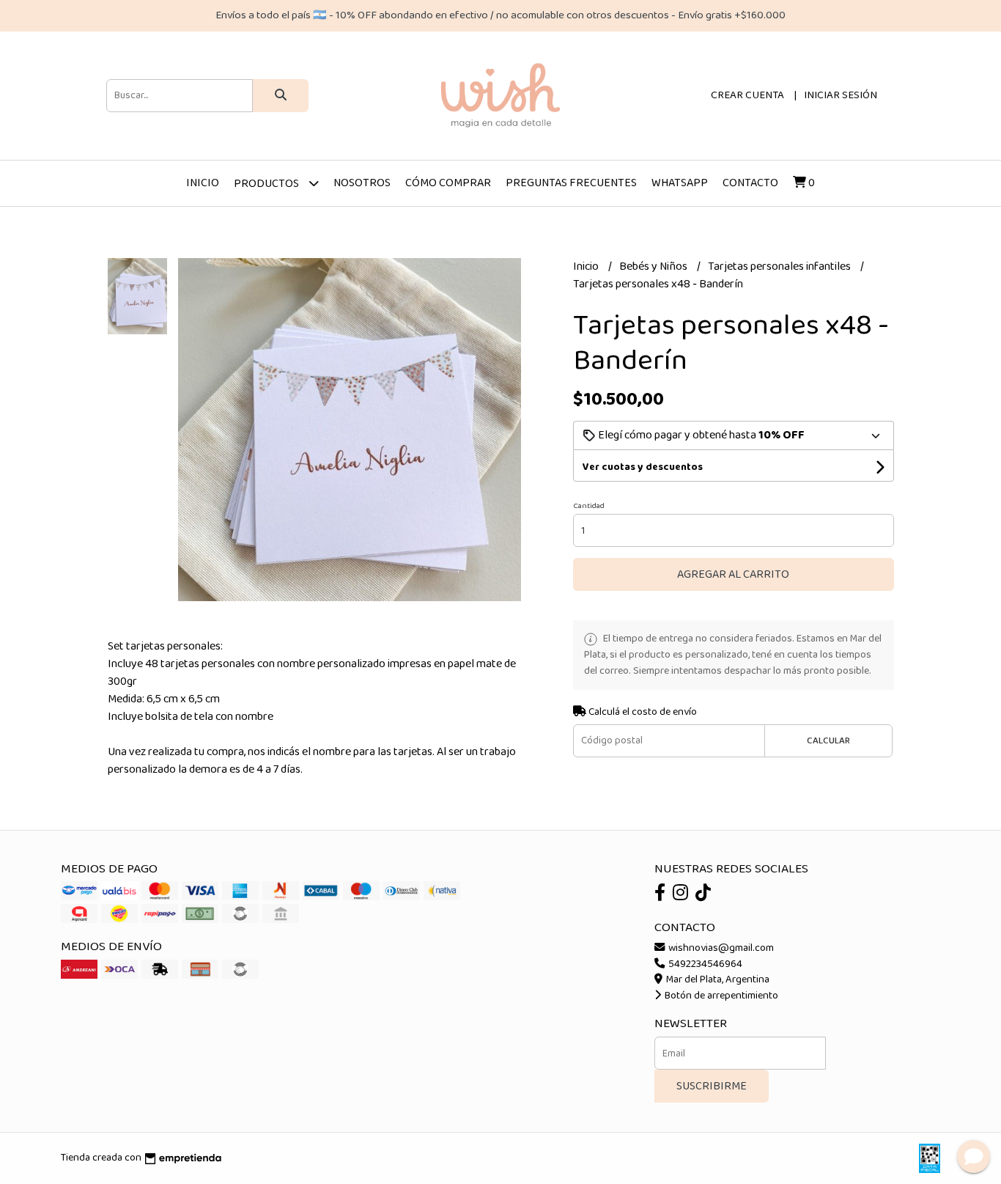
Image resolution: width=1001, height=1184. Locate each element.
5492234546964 (704, 964)
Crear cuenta (747, 95)
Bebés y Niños (654, 266)
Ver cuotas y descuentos (643, 467)
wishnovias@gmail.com (720, 948)
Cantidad (589, 505)
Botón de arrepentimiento (720, 995)
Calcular (828, 741)
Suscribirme (711, 1086)
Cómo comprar (448, 183)
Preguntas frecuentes (571, 183)
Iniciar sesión (840, 95)
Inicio (202, 183)
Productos (267, 183)
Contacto (750, 183)
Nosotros (362, 183)
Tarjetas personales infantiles (780, 266)
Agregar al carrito (733, 574)
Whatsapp (679, 183)
